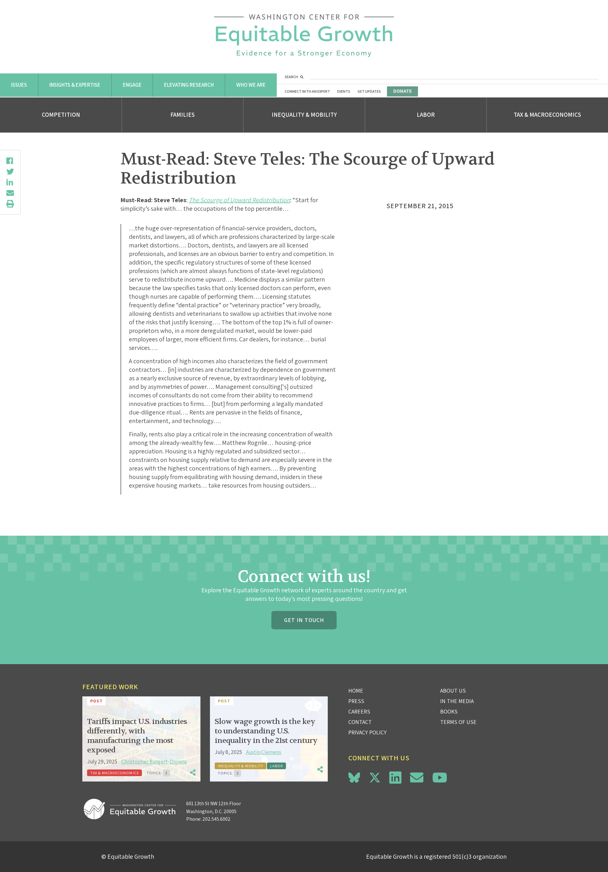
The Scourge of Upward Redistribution (239, 200)
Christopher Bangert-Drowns (154, 761)
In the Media (457, 701)
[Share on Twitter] (10, 171)
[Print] (10, 204)
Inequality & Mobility (304, 114)
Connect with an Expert (307, 91)
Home (355, 690)
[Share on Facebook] (10, 161)
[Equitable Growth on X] (375, 776)
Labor (426, 114)
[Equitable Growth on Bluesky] (354, 776)
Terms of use (458, 722)
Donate (402, 91)
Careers (359, 711)
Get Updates (369, 91)
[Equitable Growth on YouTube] (439, 777)
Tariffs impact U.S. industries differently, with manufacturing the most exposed (137, 736)
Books (449, 711)
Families (182, 114)
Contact (360, 722)
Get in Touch (304, 620)
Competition (61, 114)
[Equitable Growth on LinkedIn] (395, 777)
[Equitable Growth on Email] (416, 777)
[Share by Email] (10, 193)
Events (343, 91)
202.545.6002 (216, 819)
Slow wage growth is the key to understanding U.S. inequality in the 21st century (266, 731)
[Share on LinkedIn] (10, 182)
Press (356, 701)
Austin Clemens (263, 752)
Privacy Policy (367, 732)
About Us (453, 690)
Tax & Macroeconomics (547, 114)
